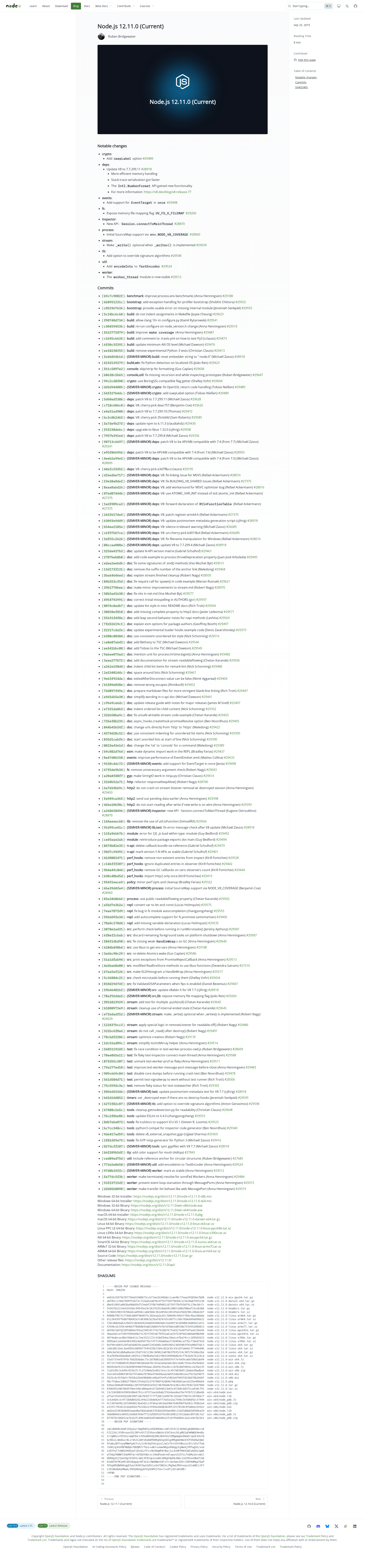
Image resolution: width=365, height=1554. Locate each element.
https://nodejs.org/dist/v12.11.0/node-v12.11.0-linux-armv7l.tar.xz (174, 1246)
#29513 (231, 959)
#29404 (222, 678)
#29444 (239, 870)
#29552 (240, 302)
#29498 (172, 202)
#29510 (232, 326)
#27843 (190, 1152)
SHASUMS (106, 1275)
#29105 (188, 469)
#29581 (234, 929)
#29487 (209, 332)
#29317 (217, 972)
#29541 (212, 320)
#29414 (208, 776)
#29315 (249, 1183)
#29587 (251, 935)
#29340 (232, 1128)
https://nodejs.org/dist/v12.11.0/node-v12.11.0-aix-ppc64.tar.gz (167, 1237)
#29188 (227, 296)
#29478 (230, 1073)
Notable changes (112, 145)
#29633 (229, 757)
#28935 (206, 575)
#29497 (223, 624)
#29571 (229, 612)
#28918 (146, 169)
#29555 (219, 911)
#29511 (215, 1061)
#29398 (213, 798)
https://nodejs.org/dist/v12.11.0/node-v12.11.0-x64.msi (172, 1201)
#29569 (224, 618)
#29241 (107, 446)
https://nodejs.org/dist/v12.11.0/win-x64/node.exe (166, 1210)
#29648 (227, 1110)
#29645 (216, 1002)
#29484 (239, 1177)
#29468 (220, 569)
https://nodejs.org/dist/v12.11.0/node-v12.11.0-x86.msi (172, 1196)
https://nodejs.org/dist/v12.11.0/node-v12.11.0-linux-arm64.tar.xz (174, 1251)
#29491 (212, 1031)
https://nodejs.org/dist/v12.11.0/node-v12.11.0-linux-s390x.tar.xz (180, 1233)
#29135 (190, 1037)
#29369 (212, 1134)
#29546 (194, 642)
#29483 (251, 1067)
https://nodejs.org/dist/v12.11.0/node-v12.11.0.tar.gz (155, 1256)
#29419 (207, 876)
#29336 (194, 436)
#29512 (176, 277)
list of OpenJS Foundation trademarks (128, 1540)
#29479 (219, 846)
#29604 (217, 381)
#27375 (246, 481)
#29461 (206, 551)
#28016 (235, 475)
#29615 (218, 563)
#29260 (191, 213)
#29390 (235, 733)
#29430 (190, 423)
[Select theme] (338, 6)
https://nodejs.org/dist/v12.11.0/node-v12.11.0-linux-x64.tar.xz (169, 1224)
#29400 (222, 917)
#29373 (241, 630)
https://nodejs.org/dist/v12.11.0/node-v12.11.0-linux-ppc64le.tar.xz (183, 1228)
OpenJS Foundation (57, 1536)
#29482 (225, 654)
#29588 (231, 1055)
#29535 (213, 923)
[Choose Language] (347, 6)
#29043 (211, 770)
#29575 (206, 905)
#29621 (225, 581)
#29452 (190, 685)
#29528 (233, 858)
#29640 (221, 941)
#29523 (213, 1122)
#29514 (212, 1043)
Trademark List (37, 1540)
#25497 (235, 703)
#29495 (252, 557)
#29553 (200, 1116)
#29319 (241, 1189)
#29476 (210, 344)
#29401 (213, 852)
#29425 (223, 715)
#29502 (224, 899)
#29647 (257, 375)
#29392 (214, 1085)
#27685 (237, 1158)
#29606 (199, 369)
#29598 (176, 256)
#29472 (187, 411)
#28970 (220, 587)
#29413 (219, 350)
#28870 (179, 224)
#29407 (232, 984)
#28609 (237, 1049)
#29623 (218, 314)
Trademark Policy (317, 1536)
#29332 (211, 709)
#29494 (221, 839)
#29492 (224, 833)
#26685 (231, 527)
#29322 (207, 882)
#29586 (191, 953)
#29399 (246, 805)
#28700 (203, 782)
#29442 (227, 864)
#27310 (244, 965)
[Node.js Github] (355, 6)
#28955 (239, 452)
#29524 (166, 266)
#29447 (242, 691)
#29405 (234, 721)
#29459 (107, 792)
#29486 (243, 1025)
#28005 (107, 463)
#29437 (219, 751)
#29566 (201, 821)
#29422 (214, 727)
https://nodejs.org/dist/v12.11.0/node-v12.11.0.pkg (166, 1215)
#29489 (148, 158)
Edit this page (307, 60)
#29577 (188, 593)
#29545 (197, 648)
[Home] (13, 6)
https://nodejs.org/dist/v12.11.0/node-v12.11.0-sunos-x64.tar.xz (176, 1242)
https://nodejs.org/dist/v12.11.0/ (148, 1260)
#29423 (214, 363)
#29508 (185, 429)
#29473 (221, 338)
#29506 (234, 660)
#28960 (195, 234)
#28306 (230, 1079)
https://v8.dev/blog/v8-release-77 (167, 192)
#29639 (201, 245)
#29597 (201, 600)
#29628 (195, 399)
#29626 (198, 405)
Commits (106, 287)
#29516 (214, 636)
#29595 (243, 1098)
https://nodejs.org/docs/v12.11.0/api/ (148, 1265)
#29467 (191, 672)
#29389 (219, 745)
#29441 (207, 697)
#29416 (216, 1140)
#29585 (196, 417)
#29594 (210, 606)
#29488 (217, 666)
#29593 (247, 308)
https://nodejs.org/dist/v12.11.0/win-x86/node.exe (166, 1205)
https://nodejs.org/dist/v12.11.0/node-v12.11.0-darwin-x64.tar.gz (174, 1219)
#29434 (215, 978)
